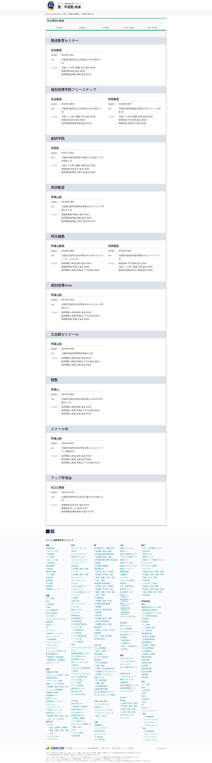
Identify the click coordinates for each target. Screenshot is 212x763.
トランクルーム (77, 589)
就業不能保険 (146, 657)
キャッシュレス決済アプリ (56, 651)
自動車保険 (50, 548)
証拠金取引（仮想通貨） (57, 660)
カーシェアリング (78, 604)
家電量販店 (98, 725)
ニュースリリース (80, 748)
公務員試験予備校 (101, 689)
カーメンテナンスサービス (81, 648)
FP (97, 663)
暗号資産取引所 (52, 654)
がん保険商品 (146, 651)
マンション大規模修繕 (54, 690)
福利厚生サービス (78, 688)
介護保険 (144, 666)
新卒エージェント (127, 604)
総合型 (75, 665)
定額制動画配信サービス (80, 653)
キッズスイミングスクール (103, 713)
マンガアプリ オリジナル (81, 674)
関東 (135, 703)
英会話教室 (98, 654)
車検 (73, 645)
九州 (66, 687)
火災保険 (49, 569)
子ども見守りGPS (78, 694)
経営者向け (126, 640)
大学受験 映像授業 (101, 566)
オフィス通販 (76, 683)
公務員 (98, 674)
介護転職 (123, 574)
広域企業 (146, 580)
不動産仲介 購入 (52, 678)
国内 (74, 727)
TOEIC (98, 669)
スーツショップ (100, 734)
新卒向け (125, 649)
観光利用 (76, 736)
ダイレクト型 (53, 551)
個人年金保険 (146, 671)
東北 (51, 727)
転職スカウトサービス (128, 566)
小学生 (112, 630)
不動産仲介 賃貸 (52, 692)
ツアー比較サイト (78, 721)
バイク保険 (50, 557)
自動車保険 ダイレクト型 (151, 607)
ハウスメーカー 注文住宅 (55, 719)
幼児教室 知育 (99, 639)
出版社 (75, 671)
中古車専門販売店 (80, 624)
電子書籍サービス (78, 659)
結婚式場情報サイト (127, 688)
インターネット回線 (149, 583)
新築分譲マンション (53, 713)
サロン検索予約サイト (128, 667)
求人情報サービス (127, 592)
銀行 (49, 607)
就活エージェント (127, 548)
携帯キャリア (148, 557)
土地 (66, 675)
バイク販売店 (76, 633)
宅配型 (75, 598)
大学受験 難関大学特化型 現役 (106, 560)
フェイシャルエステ (127, 661)
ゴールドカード (54, 645)
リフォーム (50, 704)
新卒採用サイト (126, 600)
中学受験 (105, 28)
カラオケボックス (127, 715)
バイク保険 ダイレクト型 (151, 613)
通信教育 (97, 627)
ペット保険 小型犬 (148, 628)
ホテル (73, 730)
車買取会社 (75, 615)
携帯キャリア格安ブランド (153, 560)
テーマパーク (125, 718)
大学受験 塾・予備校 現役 (104, 548)
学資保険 (49, 586)
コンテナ (76, 595)
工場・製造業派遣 (127, 586)
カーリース (75, 612)
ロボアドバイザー (53, 663)
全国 (133, 712)
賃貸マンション (52, 698)
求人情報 (130, 748)
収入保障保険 (148, 648)
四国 (144, 577)
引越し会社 (75, 601)
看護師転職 (124, 572)
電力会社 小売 (76, 691)
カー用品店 (98, 737)
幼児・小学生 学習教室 (103, 636)
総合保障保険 (146, 669)
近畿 (61, 687)
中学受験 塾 (98, 598)
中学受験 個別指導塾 (102, 604)
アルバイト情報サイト (128, 557)
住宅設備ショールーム (54, 701)
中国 (162, 574)
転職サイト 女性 (126, 563)
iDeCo (143, 696)
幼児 (97, 651)
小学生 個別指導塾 (101, 621)
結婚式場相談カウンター (129, 685)
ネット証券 (50, 598)
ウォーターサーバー (79, 548)
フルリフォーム (54, 707)
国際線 (82, 718)
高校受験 (82, 28)
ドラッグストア (100, 728)
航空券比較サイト (78, 709)
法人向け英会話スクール (103, 692)
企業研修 (123, 637)
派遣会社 (123, 583)
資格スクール (99, 677)
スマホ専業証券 (52, 610)
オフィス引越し (77, 680)
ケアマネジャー (111, 671)
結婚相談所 (124, 682)
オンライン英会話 (101, 657)
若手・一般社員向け (129, 646)
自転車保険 (50, 566)
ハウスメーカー (54, 736)
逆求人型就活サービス (128, 554)
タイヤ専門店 (99, 740)
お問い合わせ (105, 748)
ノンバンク (58, 633)
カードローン (51, 630)
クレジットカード (53, 636)
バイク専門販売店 (80, 636)
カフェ (73, 650)
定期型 (152, 636)
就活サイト (124, 551)
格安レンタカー (77, 610)
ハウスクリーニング (79, 560)
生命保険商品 (146, 642)
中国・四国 (64, 730)
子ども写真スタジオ (79, 656)
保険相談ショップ (53, 589)
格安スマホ (147, 554)
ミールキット (76, 572)
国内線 (75, 718)
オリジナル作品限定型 (81, 668)
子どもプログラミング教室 (104, 695)
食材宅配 (74, 566)
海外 (79, 727)
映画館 (122, 700)
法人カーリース (126, 626)
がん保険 (49, 583)
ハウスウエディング (127, 676)
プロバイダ (145, 569)
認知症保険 (145, 660)
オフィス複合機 (77, 685)
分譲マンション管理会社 (55, 684)
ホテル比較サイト (78, 712)
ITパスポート (108, 674)
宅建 (97, 666)
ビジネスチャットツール (129, 632)
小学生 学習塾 (151, 28)
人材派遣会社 (125, 613)
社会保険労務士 (109, 669)
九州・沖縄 (100, 580)
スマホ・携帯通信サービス (151, 548)
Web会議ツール (126, 635)
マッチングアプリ (127, 691)
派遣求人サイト (126, 589)
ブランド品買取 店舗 (79, 677)
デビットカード (52, 648)
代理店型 (51, 554)
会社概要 (69, 748)
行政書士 (99, 671)
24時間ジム (98, 707)
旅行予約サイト (77, 704)
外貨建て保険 (146, 663)
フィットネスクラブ (102, 704)
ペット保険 (50, 574)
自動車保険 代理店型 (149, 610)
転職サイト (124, 560)
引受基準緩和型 (149, 639)
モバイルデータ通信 (149, 566)
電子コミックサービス (79, 662)
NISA (48, 601)
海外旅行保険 (51, 572)
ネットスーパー (77, 577)
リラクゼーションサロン (103, 710)
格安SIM (146, 551)
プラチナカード (151, 725)
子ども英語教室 (100, 648)
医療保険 (49, 580)
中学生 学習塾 (128, 28)
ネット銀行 (50, 616)
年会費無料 (52, 639)
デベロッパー (53, 739)
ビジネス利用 (78, 733)
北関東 (57, 727)
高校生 (98, 630)
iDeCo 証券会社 (52, 613)
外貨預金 (49, 622)
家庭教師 (97, 633)
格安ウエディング (127, 679)
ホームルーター (147, 563)
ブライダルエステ (127, 658)
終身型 (145, 636)
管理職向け (126, 643)
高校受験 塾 (98, 569)
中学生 (105, 630)
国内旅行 (76, 706)
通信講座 (97, 660)
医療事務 (103, 663)
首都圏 (50, 687)
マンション (52, 675)
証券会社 (51, 604)
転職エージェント (127, 569)
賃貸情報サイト (52, 695)
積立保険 (144, 677)
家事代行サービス (78, 557)
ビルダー (51, 724)
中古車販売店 (76, 621)
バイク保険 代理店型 (149, 616)
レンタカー (75, 607)
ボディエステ (125, 664)
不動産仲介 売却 (52, 672)
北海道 (98, 572)
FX (47, 628)
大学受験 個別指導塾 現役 (104, 554)
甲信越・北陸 (108, 574)
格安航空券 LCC (77, 715)
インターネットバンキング (56, 619)
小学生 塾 (98, 615)
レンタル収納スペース (81, 592)
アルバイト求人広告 (127, 616)
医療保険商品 (146, 633)
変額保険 (144, 674)
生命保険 (49, 577)
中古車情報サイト (78, 618)
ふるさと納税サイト (79, 586)
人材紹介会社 (125, 609)
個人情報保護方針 (94, 748)
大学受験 (59, 28)
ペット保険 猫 (146, 630)
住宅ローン (50, 625)
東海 (56, 687)
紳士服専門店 (99, 731)
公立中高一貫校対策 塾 (103, 610)
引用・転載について (118, 748)
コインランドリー (78, 563)
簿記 (103, 666)
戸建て (60, 675)
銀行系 (50, 633)
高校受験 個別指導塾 (102, 583)
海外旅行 (84, 706)
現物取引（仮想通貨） (56, 657)
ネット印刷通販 (126, 629)
